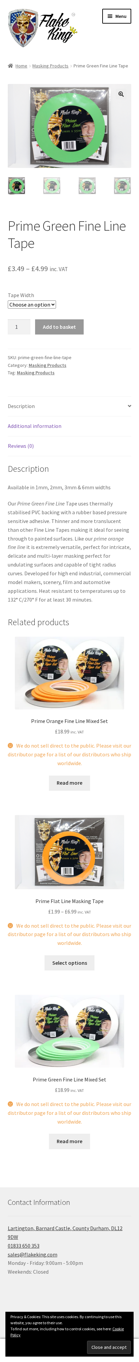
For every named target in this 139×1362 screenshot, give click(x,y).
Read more (69, 782)
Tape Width (21, 295)
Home (21, 66)
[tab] (70, 406)
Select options (69, 962)
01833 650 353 (23, 1245)
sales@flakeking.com (32, 1254)
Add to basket (59, 326)
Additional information (34, 426)
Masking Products (50, 66)
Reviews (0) (21, 445)
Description (21, 406)
